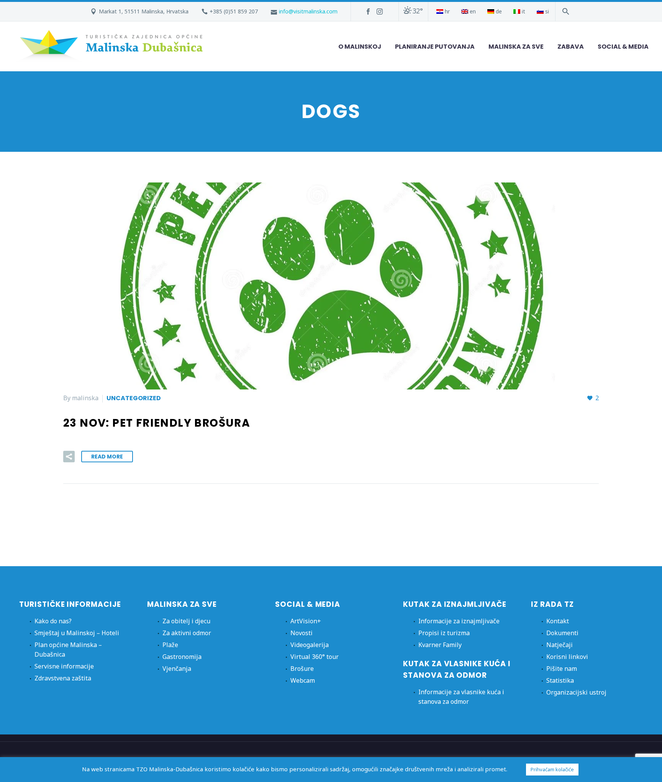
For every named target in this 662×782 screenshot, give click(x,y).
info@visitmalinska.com (308, 11)
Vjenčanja (176, 668)
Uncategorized (134, 398)
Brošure (302, 668)
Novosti (301, 633)
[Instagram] (379, 11)
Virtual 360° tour (314, 656)
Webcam (302, 680)
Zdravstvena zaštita (62, 678)
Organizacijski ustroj (576, 692)
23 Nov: (156, 423)
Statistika (560, 680)
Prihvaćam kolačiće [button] (552, 769)
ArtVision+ (305, 621)
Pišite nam (561, 668)
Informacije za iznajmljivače (459, 621)
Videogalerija (309, 645)
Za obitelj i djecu (186, 621)
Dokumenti (562, 633)
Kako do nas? (53, 621)
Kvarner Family (440, 645)
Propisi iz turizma (444, 633)
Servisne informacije (64, 666)
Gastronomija (182, 656)
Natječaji (559, 645)
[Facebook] (368, 11)
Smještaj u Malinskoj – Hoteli (76, 633)
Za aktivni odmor (186, 633)
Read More (107, 456)
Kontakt (557, 621)
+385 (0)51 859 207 (234, 11)
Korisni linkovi (567, 656)
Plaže (170, 645)
